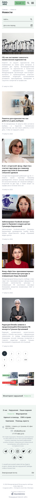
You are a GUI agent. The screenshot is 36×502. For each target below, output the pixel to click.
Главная (5, 9)
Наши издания (26, 410)
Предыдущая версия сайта (18, 497)
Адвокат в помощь (11, 417)
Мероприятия (21, 414)
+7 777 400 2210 (18, 434)
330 (25, 360)
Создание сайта (7, 488)
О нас (5, 410)
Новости (27, 396)
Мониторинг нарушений (13, 396)
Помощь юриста (22, 421)
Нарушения (13, 410)
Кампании (10, 421)
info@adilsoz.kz (19, 431)
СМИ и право (25, 417)
